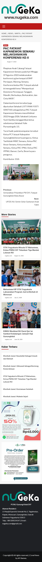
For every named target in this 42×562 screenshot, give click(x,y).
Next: (22, 202)
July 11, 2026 (18, 297)
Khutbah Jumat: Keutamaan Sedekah (18, 389)
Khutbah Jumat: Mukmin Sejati (15, 396)
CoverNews (34, 555)
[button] (4, 26)
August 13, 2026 (19, 255)
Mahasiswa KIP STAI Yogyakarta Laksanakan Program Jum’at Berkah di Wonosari (20, 292)
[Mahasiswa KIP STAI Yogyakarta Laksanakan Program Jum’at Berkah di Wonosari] (21, 273)
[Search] (38, 26)
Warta (5, 45)
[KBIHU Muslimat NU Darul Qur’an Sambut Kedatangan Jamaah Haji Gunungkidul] (21, 315)
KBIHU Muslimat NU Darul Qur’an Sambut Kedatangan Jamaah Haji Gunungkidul (18, 333)
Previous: (20, 193)
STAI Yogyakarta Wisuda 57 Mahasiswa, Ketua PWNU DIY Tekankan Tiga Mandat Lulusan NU (21, 250)
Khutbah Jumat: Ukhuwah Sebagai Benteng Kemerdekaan (20, 367)
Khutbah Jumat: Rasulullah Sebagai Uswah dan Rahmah (20, 357)
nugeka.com (8, 255)
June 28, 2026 (18, 339)
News (5, 241)
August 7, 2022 (11, 62)
